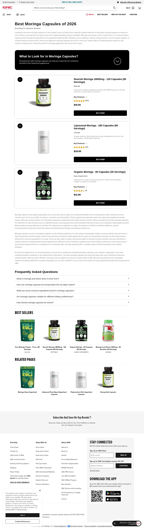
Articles (64, 455)
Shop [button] (9, 15)
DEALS (91, 14)
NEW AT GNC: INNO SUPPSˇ (72, 2)
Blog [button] (22, 15)
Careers (64, 499)
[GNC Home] (7, 8)
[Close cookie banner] (40, 490)
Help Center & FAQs (17, 455)
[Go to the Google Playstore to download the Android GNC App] (113, 493)
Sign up (123, 455)
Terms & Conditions (90, 526)
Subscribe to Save (42, 455)
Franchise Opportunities (69, 464)
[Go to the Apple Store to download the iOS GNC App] (113, 499)
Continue (123, 466)
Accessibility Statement (69, 459)
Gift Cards (39, 459)
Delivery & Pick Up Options (19, 464)
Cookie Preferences (22, 521)
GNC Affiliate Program (68, 480)
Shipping (13, 468)
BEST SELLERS (102, 14)
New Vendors (66, 484)
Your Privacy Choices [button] (76, 526)
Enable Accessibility (9, 2)
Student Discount (42, 480)
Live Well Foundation (68, 476)
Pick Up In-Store (41, 464)
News (63, 451)
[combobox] (75, 8)
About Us (64, 447)
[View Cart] (140, 6)
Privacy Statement (59, 526)
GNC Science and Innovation (71, 488)
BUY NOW (100, 113)
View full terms (95, 470)
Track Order (14, 447)
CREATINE (133, 14)
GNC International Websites (45, 472)
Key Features (79, 97)
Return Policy (14, 472)
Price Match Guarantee (44, 468)
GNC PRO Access (67, 472)
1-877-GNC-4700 (78, 515)
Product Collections (42, 484)
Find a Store (40, 447)
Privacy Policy (10, 509)
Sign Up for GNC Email (98, 451)
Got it (22, 515)
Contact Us (14, 451)
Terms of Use (22, 509)
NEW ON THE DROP (118, 14)
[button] (130, 8)
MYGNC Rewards (67, 468)
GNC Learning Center (17, 459)
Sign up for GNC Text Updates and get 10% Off (107, 461)
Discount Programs (42, 476)
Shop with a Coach (42, 451)
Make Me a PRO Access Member (130, 2)
